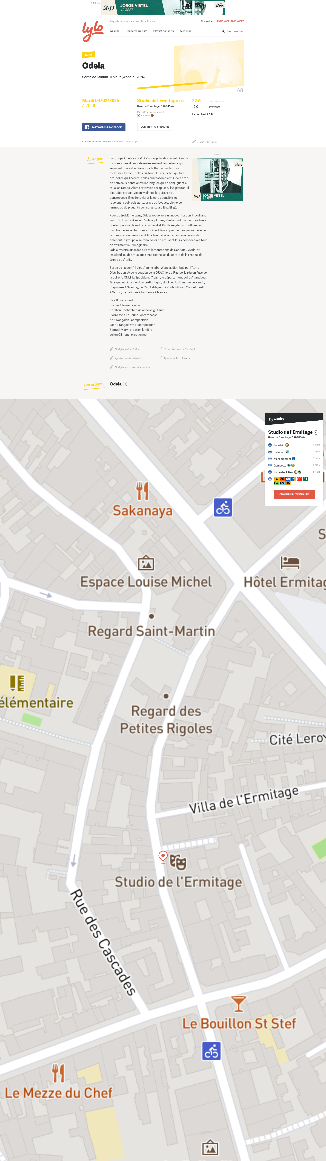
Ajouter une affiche (225, 90)
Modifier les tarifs (206, 142)
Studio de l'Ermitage (157, 100)
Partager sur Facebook (107, 127)
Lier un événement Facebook (179, 349)
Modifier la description (127, 349)
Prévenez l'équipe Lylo (110, 141)
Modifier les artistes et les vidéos (132, 367)
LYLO (93, 31)
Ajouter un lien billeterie (177, 358)
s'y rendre (155, 126)
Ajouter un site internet (128, 358)
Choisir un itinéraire (294, 494)
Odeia (116, 384)
